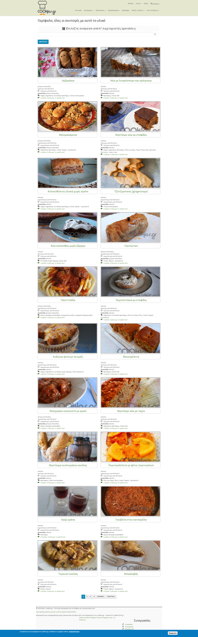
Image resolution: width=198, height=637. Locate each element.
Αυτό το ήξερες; (152, 10)
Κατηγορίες (88, 10)
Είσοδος (131, 3)
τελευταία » (111, 596)
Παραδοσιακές (113, 10)
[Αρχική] (48, 8)
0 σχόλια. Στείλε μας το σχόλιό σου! (115, 98)
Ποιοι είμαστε (62, 612)
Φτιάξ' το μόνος (137, 10)
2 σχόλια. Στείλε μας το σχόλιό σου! (52, 98)
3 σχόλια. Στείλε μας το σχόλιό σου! (115, 537)
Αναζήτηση (155, 3)
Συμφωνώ (173, 633)
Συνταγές (78, 10)
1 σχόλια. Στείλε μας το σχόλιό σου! (52, 263)
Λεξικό (146, 3)
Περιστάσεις (100, 10)
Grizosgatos (129, 627)
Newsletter (72, 612)
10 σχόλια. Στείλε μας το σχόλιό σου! (52, 537)
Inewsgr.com (129, 629)
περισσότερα (74, 631)
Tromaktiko (129, 624)
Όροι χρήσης (40, 612)
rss (56, 612)
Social (138, 3)
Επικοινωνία (50, 612)
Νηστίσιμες (125, 10)
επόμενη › (100, 596)
